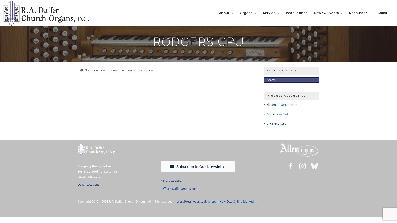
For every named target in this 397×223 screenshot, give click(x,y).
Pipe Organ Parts (278, 114)
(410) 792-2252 (171, 181)
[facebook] (290, 166)
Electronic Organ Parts (281, 105)
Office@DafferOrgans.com (179, 189)
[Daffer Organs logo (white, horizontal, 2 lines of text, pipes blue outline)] (98, 145)
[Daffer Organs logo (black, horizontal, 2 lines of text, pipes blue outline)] (46, 2)
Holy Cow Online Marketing (238, 201)
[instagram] (302, 166)
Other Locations (88, 184)
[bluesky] (314, 166)
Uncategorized (276, 123)
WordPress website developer (197, 201)
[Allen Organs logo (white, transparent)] (299, 143)
